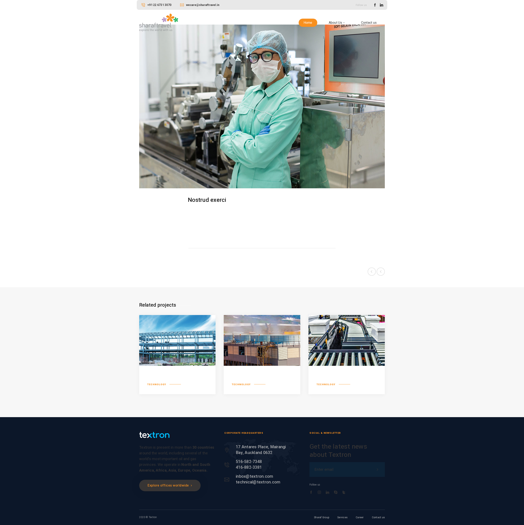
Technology (214, 254)
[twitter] (344, 492)
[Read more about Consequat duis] (177, 340)
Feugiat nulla (333, 378)
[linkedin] (381, 5)
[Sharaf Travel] (158, 22)
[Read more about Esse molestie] (262, 340)
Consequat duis (167, 378)
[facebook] (375, 5)
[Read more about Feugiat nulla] (346, 340)
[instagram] (319, 492)
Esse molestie (250, 378)
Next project (381, 272)
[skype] (335, 492)
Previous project (372, 272)
